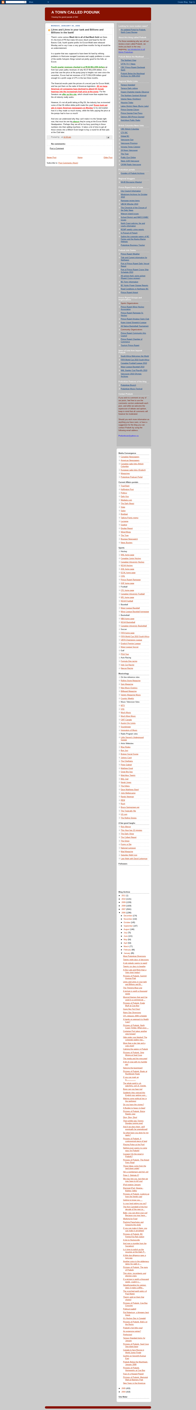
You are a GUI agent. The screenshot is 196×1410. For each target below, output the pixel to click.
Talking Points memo (129, 518)
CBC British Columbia (130, 129)
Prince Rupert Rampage (131, 580)
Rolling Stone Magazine (130, 681)
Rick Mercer (126, 827)
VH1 (122, 709)
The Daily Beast (127, 504)
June (126, 936)
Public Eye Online (128, 158)
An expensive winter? (132, 1331)
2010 (124, 899)
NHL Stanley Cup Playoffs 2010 (134, 370)
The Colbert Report (128, 837)
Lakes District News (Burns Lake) (135, 106)
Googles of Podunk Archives (132, 173)
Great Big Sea (127, 772)
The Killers (125, 786)
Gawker (124, 525)
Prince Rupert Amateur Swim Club (135, 319)
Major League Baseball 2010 (132, 367)
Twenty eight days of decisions (136, 960)
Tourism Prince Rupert (130, 345)
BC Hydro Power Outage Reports (134, 286)
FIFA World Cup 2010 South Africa (135, 360)
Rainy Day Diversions (132, 1013)
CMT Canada (126, 720)
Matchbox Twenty (128, 775)
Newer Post (51, 158)
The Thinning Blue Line (132, 988)
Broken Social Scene (129, 754)
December (128, 916)
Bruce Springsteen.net (130, 807)
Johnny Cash (126, 758)
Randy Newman (127, 797)
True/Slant (125, 486)
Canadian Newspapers (130, 457)
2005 (124, 1388)
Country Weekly (127, 699)
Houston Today (127, 103)
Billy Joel (124, 779)
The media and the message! (135, 1059)
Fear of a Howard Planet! (133, 1374)
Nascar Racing (127, 668)
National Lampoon (128, 848)
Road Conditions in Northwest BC (135, 289)
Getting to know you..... (133, 1200)
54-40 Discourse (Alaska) (131, 182)
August (127, 929)
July (126, 933)
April (126, 943)
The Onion (125, 841)
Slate (123, 507)
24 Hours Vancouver (129, 150)
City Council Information (131, 191)
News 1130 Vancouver (130, 161)
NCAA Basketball (128, 622)
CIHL (123, 576)
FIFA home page (127, 633)
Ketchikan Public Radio (130, 120)
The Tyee (125, 154)
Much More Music (128, 716)
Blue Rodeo (125, 747)
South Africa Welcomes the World (135, 356)
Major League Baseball (130, 608)
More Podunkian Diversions (134, 956)
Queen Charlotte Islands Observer (135, 92)
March (126, 947)
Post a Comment (57, 148)
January (127, 953)
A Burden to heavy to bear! (134, 1108)
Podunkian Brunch (128, 385)
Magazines (125, 474)
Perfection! (127, 1335)
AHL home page (127, 569)
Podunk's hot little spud (132, 1328)
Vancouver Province (129, 143)
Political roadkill (129, 1309)
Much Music (126, 713)
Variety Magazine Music (131, 695)
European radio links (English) (133, 470)
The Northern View (128, 60)
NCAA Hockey (127, 566)
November (128, 919)
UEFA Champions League (131, 640)
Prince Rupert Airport (129, 293)
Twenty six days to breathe (134, 966)
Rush (123, 804)
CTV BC (124, 133)
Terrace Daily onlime (129, 88)
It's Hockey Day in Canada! (134, 1318)
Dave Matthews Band (130, 790)
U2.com (124, 814)
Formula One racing (129, 661)
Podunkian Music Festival (131, 389)
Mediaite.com (126, 500)
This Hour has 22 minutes (131, 830)
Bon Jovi (124, 751)
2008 (124, 906)
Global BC (125, 136)
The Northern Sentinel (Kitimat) (133, 96)
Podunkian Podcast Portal (131, 477)
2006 (124, 913)
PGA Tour (125, 654)
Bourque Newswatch (129, 539)
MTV (123, 706)
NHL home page (127, 555)
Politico (124, 493)
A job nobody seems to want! (135, 963)
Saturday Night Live (129, 855)
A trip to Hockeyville (131, 1240)
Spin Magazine (127, 684)
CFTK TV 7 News (128, 64)
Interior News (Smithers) (131, 99)
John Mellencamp (128, 793)
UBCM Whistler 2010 (129, 204)
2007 (124, 909)
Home (80, 158)
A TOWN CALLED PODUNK (75, 12)
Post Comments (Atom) (68, 163)
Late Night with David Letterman (134, 859)
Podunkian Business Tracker (133, 245)
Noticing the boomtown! (133, 1068)
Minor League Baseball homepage (135, 612)
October (127, 923)
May (126, 940)
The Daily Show (127, 834)
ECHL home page (128, 573)
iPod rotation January (132, 1185)
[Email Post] (107, 137)
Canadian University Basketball (134, 626)
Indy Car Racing (127, 665)
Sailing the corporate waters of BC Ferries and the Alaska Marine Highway (135, 239)
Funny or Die (126, 844)
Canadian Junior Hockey (131, 559)
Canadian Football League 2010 (134, 363)
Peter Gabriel (126, 765)
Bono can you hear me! (132, 1089)
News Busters (126, 543)
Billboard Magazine (129, 691)
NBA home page (127, 619)
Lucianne (124, 521)
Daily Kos (125, 497)
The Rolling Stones (129, 818)
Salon (123, 511)
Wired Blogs (126, 532)
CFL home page (127, 590)
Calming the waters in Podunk (135, 1049)
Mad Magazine (127, 852)
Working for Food (130, 1219)
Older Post (108, 158)
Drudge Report (127, 528)
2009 (124, 902)
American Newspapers (130, 460)
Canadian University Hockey (132, 562)
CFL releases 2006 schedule (135, 1016)
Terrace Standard (128, 85)
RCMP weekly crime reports (132, 230)
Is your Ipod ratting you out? (134, 1204)
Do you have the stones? (133, 1105)
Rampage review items (130, 201)
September (128, 926)
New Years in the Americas (134, 1383)
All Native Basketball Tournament (135, 326)
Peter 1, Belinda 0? (131, 1175)
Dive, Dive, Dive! (130, 1117)
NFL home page (127, 597)
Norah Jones (126, 782)
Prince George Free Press (131, 113)
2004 (124, 1392)
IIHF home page (127, 583)
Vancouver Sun (127, 140)
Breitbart (124, 514)
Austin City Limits (128, 723)
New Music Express (129, 688)
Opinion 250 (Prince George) (132, 117)
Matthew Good (127, 768)
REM (123, 800)
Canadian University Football (133, 594)
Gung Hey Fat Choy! (131, 1009)
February (128, 950)
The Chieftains (127, 761)
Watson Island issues (130, 214)
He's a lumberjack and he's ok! (136, 1172)
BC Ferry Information (129, 282)
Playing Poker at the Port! (134, 1145)
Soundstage (126, 727)
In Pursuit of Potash (129, 233)
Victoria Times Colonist (130, 147)
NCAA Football (127, 601)
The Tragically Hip (128, 811)
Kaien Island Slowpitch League (133, 323)
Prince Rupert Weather (130, 254)
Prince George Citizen (130, 110)
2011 (124, 896)
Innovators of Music (129, 730)
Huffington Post (127, 489)
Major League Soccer (129, 647)
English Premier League (131, 644)
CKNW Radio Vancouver (131, 165)
